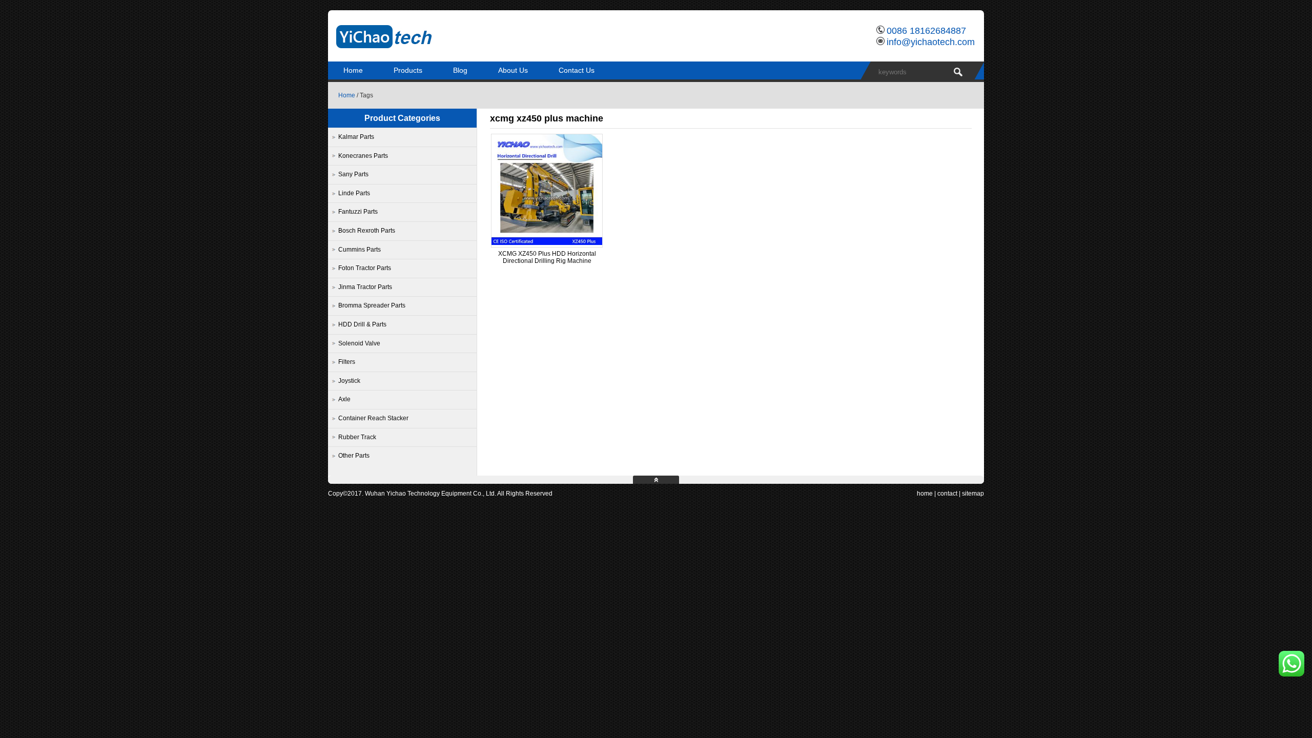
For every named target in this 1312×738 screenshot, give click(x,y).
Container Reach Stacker (373, 418)
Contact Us (576, 70)
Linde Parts (354, 193)
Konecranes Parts (363, 155)
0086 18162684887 (926, 31)
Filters (346, 361)
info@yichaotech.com (931, 42)
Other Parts (354, 455)
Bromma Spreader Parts (371, 305)
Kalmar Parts (356, 136)
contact (947, 493)
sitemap (973, 493)
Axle (344, 399)
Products (408, 70)
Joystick (349, 380)
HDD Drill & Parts (362, 324)
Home (353, 70)
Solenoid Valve (359, 343)
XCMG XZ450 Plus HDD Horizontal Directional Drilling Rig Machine (547, 257)
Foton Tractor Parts (364, 268)
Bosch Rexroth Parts (366, 230)
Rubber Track (357, 437)
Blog (460, 70)
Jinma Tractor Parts (365, 287)
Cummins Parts (359, 249)
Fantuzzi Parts (358, 211)
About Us (513, 70)
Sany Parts (353, 174)
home (925, 493)
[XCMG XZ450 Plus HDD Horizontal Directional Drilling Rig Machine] (546, 243)
